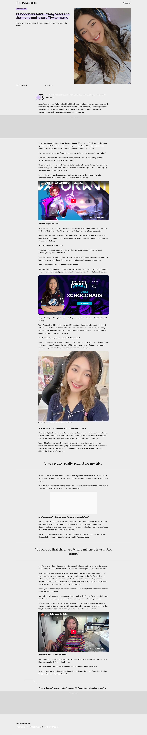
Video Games (35, 727)
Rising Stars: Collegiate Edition (71, 143)
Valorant (59, 112)
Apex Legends (68, 112)
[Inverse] (29, 3)
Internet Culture (50, 727)
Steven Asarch (23, 85)
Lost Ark (81, 112)
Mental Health (21, 727)
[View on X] (73, 503)
